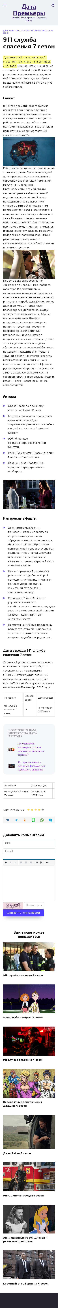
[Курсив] (10, 862)
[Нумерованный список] (41, 862)
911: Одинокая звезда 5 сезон (23, 1195)
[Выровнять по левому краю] (21, 862)
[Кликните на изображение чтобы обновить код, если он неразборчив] (13, 905)
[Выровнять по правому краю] (30, 862)
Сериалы (25, 31)
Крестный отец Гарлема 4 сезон (26, 1283)
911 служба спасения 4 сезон (23, 1059)
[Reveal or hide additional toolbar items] (47, 862)
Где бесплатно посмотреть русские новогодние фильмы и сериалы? (30, 749)
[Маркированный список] (36, 862)
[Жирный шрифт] (6, 862)
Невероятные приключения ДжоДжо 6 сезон (22, 1104)
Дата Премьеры (29, 9)
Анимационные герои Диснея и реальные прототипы (25, 1239)
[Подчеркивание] (15, 862)
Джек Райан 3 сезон (17, 1153)
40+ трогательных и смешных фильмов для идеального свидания (31, 766)
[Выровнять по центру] (26, 862)
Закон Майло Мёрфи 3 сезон (23, 1017)
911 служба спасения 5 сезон (23, 975)
